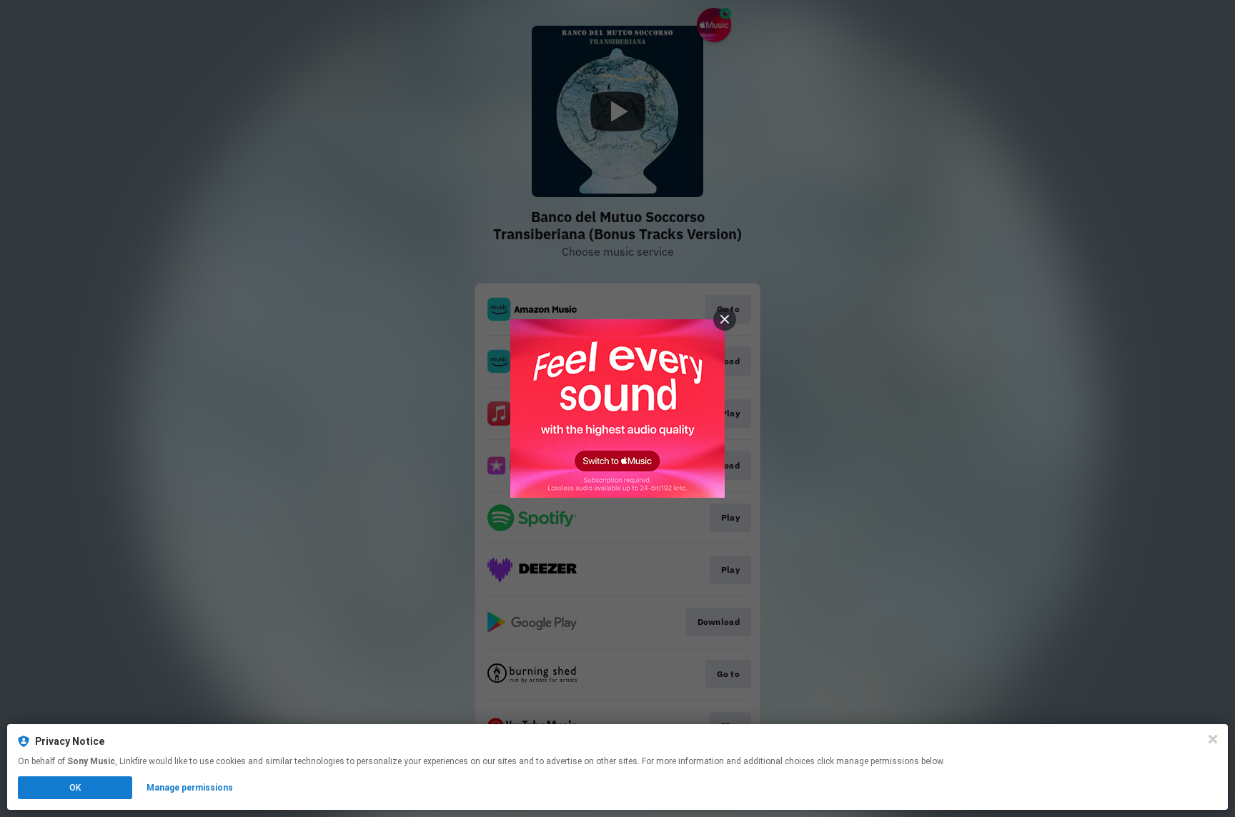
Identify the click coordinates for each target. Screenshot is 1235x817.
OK (75, 788)
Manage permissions (190, 788)
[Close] (1212, 739)
